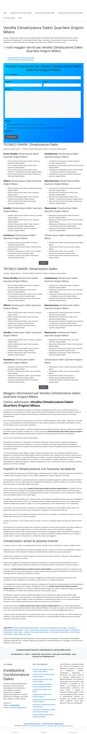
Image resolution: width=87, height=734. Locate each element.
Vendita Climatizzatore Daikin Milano (36, 632)
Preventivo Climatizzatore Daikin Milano (53, 628)
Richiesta (9, 89)
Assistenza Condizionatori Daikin (45, 13)
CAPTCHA (8, 131)
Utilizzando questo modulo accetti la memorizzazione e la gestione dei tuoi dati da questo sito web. (36, 128)
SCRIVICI (43, 263)
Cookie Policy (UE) (47, 724)
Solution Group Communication (56, 725)
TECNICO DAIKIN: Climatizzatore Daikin (21, 57)
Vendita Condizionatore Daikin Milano (26, 628)
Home (5, 13)
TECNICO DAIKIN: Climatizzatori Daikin (21, 60)
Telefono (9, 81)
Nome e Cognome (12, 74)
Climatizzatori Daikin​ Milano (59, 632)
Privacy (8, 121)
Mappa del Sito (58, 724)
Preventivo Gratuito (9, 18)
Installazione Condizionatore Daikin (21, 13)
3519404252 (15, 705)
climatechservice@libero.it (17, 707)
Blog (20, 18)
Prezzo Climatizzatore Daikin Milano (37, 630)
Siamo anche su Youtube (22, 634)
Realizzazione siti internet (38, 725)
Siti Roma (70, 725)
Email (46, 81)
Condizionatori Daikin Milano (60, 630)
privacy (46, 124)
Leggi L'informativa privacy (32, 724)
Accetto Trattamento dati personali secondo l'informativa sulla (28, 124)
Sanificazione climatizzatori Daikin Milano (70, 13)
